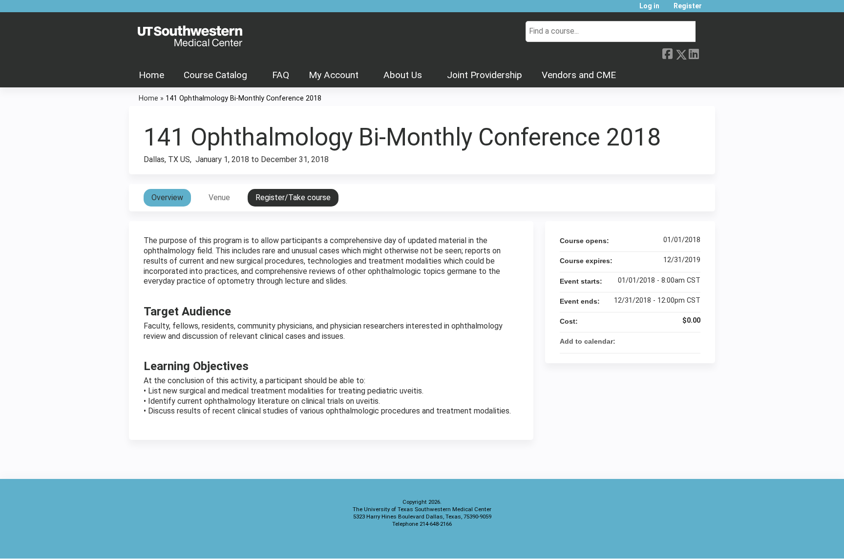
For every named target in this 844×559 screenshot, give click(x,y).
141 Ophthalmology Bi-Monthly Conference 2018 (243, 98)
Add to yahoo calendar (667, 341)
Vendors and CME (579, 75)
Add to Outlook (692, 341)
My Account (334, 75)
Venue (219, 197)
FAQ (280, 75)
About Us (402, 75)
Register (688, 6)
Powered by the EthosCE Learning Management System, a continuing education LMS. (680, 543)
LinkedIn (693, 53)
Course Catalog (215, 75)
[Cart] (712, 9)
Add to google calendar (654, 341)
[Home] (190, 36)
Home (151, 75)
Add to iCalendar (680, 341)
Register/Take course (293, 197)
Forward (707, 52)
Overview (167, 197)
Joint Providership (484, 75)
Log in (649, 6)
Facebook (667, 53)
